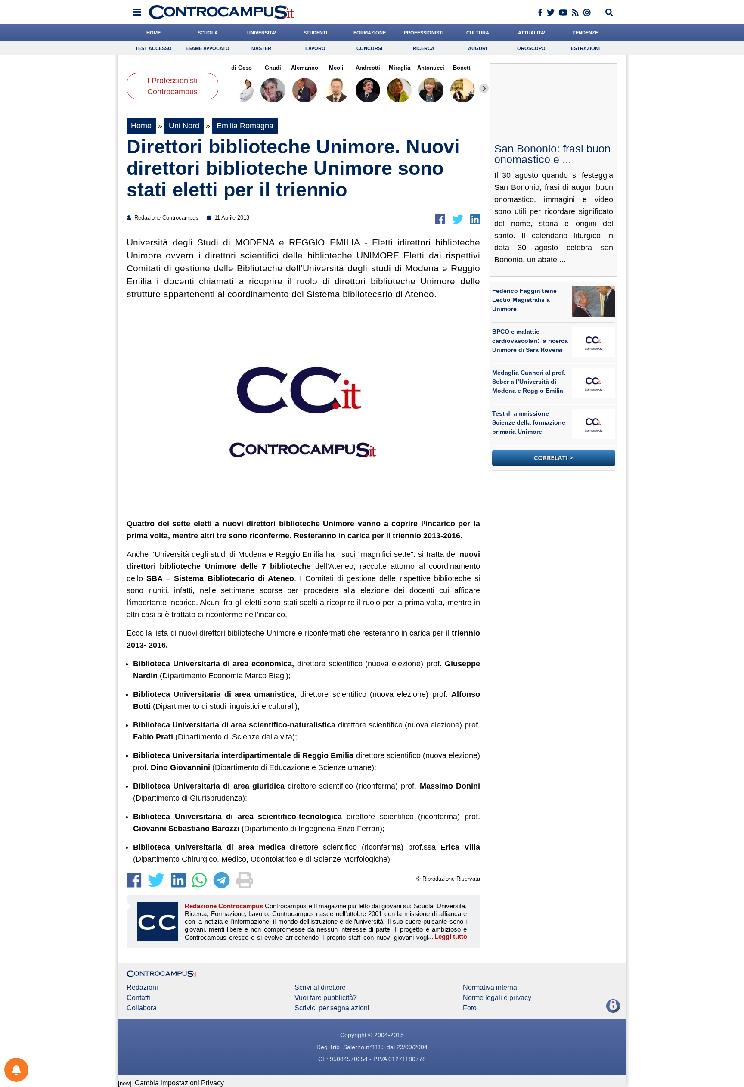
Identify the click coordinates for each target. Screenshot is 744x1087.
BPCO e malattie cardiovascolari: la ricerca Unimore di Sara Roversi (530, 340)
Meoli (336, 68)
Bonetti (462, 68)
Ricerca (423, 48)
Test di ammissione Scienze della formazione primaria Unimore (528, 422)
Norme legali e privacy (497, 997)
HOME (153, 32)
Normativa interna (490, 987)
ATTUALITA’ (531, 32)
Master (261, 48)
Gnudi (273, 68)
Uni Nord (184, 125)
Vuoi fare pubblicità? (325, 997)
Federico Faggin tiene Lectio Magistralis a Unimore (524, 299)
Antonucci (430, 68)
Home (141, 125)
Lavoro (315, 48)
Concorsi (369, 48)
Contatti (138, 997)
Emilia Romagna (245, 125)
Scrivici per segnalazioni (331, 1008)
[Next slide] (484, 88)
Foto (470, 1008)
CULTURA (477, 32)
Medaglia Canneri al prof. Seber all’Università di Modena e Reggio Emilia (529, 381)
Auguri (477, 48)
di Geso (241, 68)
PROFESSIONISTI (423, 32)
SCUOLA (208, 32)
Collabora (142, 1008)
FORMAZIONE (369, 32)
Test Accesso (153, 48)
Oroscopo (531, 48)
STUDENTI (315, 32)
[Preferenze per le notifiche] (16, 1070)
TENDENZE (585, 32)
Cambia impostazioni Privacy (179, 1083)
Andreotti (368, 68)
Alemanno (304, 68)
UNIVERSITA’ (261, 32)
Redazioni (142, 987)
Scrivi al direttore (320, 987)
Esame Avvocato (207, 48)
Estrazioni (585, 48)
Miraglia (399, 68)
